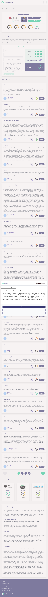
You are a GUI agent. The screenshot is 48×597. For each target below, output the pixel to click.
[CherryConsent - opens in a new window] (41, 283)
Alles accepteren (24, 306)
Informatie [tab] (39, 287)
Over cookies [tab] (24, 287)
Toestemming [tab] (8, 287)
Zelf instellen (24, 309)
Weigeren (24, 313)
